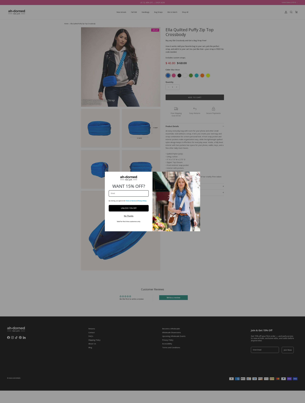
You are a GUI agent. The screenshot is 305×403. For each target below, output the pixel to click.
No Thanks (128, 216)
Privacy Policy (142, 201)
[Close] (197, 174)
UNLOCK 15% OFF (129, 208)
